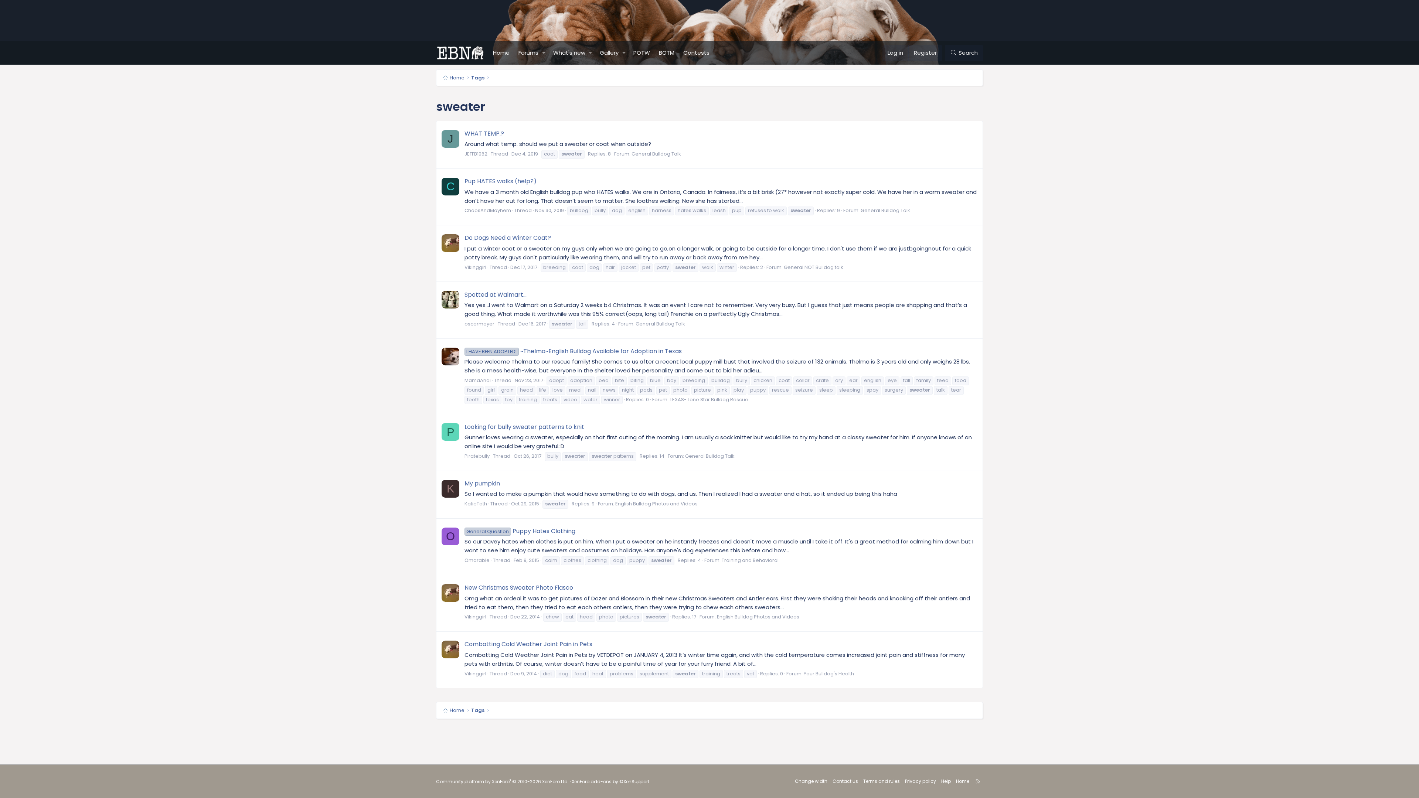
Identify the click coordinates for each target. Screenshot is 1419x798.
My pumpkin (482, 483)
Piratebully (477, 456)
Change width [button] (811, 781)
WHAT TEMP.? (484, 133)
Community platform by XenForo (502, 781)
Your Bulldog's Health (829, 673)
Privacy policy (920, 781)
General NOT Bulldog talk (813, 267)
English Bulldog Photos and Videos (656, 503)
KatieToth (476, 503)
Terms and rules (881, 781)
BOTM (666, 53)
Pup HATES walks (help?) (501, 181)
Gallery (609, 53)
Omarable (477, 560)
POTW (641, 53)
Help (946, 781)
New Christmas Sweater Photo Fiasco (519, 587)
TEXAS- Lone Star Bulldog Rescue (709, 399)
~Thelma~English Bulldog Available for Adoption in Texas (573, 351)
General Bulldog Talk (656, 153)
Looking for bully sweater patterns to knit (524, 427)
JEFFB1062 (476, 153)
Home (501, 53)
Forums (528, 53)
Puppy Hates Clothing (520, 531)
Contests (696, 53)
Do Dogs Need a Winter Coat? (508, 237)
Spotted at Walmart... (496, 294)
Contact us (845, 781)
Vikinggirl (475, 267)
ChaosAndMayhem (488, 210)
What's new (569, 53)
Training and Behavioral (750, 560)
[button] (544, 53)
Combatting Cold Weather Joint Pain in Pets (528, 644)
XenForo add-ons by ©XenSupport (610, 781)
